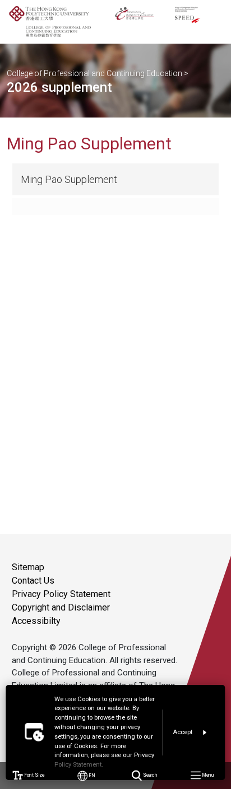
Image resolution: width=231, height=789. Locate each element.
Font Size (34, 775)
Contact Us (33, 580)
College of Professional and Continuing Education (94, 73)
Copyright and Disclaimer (61, 607)
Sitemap (28, 567)
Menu (207, 775)
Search (149, 775)
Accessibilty (36, 621)
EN (91, 775)
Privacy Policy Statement (61, 594)
